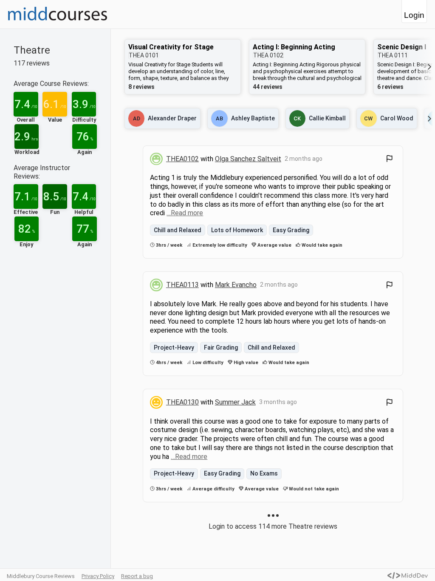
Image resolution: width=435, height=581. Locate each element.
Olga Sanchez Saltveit (248, 159)
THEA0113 (182, 285)
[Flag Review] (389, 159)
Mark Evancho (236, 285)
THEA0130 (182, 402)
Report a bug (137, 576)
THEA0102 (182, 159)
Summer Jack (235, 402)
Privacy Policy (98, 576)
